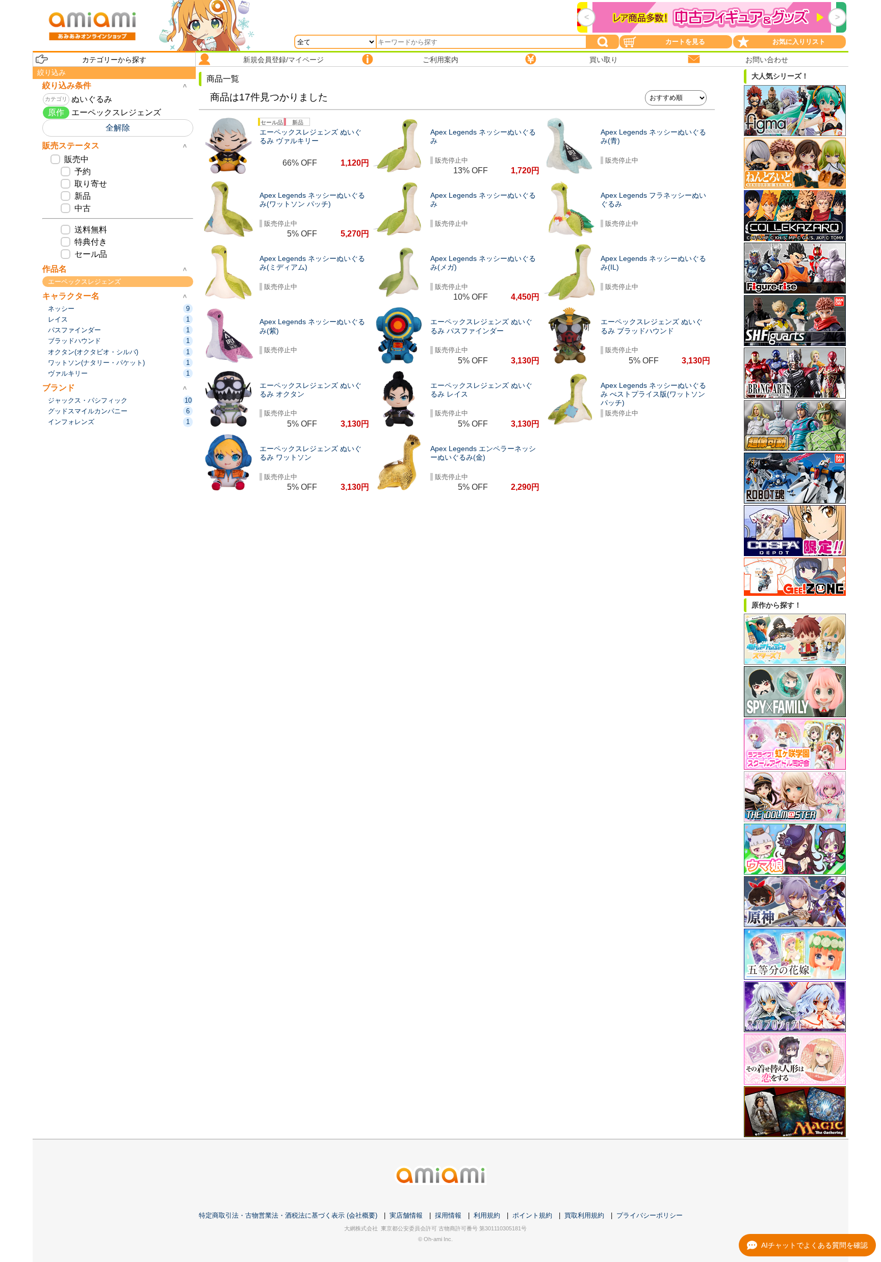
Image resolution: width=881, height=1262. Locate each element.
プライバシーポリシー (649, 1215)
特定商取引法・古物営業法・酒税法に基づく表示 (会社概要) (288, 1215)
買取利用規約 (584, 1215)
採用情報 (448, 1215)
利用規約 (487, 1215)
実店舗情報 (406, 1215)
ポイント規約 (532, 1215)
